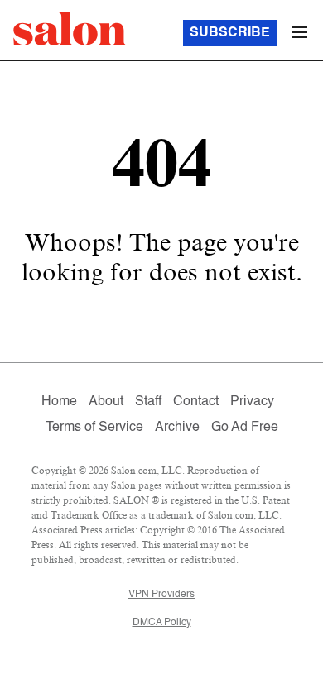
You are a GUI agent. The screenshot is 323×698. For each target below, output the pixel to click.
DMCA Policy (162, 623)
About (106, 402)
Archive (177, 427)
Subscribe (230, 33)
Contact (196, 402)
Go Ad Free (244, 427)
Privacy (252, 402)
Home (59, 402)
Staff (148, 402)
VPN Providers (161, 595)
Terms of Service (94, 427)
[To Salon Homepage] (69, 28)
